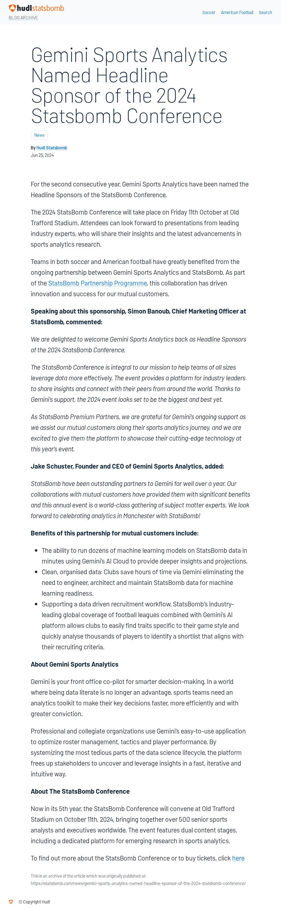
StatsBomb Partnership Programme (97, 283)
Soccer (208, 12)
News (39, 135)
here (238, 858)
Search (265, 12)
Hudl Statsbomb (51, 148)
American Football (237, 12)
